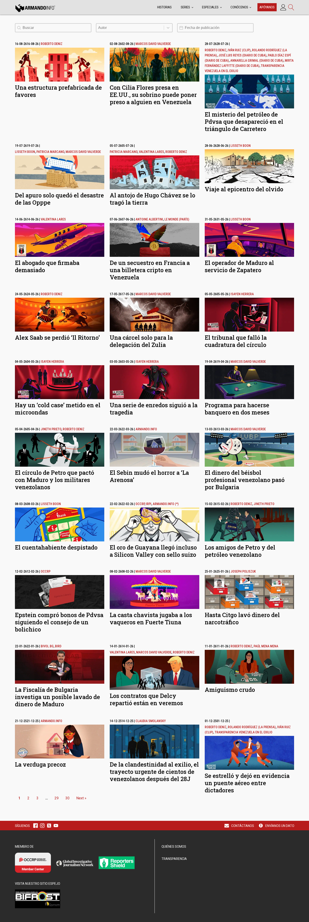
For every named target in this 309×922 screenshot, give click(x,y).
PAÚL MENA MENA (266, 646)
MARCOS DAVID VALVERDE (153, 44)
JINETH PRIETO (51, 429)
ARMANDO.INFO (146, 429)
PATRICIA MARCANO (50, 152)
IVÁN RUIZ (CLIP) (239, 50)
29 (57, 798)
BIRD (58, 646)
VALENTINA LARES (151, 152)
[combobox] (130, 28)
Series (185, 7)
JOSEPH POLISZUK (243, 571)
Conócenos (239, 7)
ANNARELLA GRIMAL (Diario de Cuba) (256, 61)
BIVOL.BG (47, 646)
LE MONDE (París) (176, 219)
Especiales (210, 7)
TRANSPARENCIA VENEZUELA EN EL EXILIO (243, 732)
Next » (81, 798)
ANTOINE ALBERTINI (149, 219)
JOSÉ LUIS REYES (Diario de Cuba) (242, 55)
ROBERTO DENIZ (51, 44)
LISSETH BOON (25, 152)
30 (67, 798)
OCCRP (140, 504)
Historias (164, 7)
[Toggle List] (168, 28)
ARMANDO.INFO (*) (166, 504)
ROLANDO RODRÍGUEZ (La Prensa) (252, 727)
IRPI (148, 504)
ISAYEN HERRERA (242, 294)
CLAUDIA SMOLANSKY (150, 721)
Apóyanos (267, 7)
